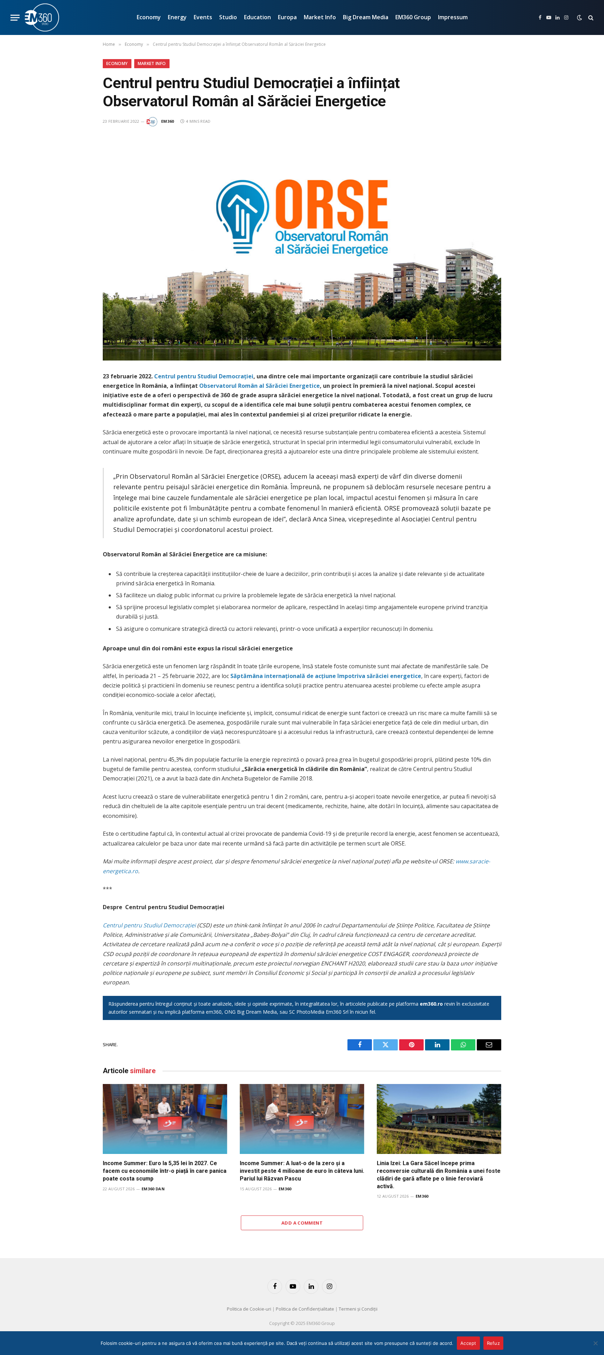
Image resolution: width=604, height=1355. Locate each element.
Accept (468, 1343)
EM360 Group (413, 17)
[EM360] (42, 17)
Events (203, 17)
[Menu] (15, 18)
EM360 (167, 121)
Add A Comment (302, 1223)
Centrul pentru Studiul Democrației (203, 376)
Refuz (493, 1343)
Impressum (453, 17)
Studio (228, 17)
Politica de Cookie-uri (249, 1309)
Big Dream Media (365, 17)
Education (257, 17)
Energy (177, 17)
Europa (287, 17)
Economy (149, 17)
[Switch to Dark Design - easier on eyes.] (579, 17)
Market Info (320, 17)
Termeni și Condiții (358, 1309)
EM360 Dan (153, 1188)
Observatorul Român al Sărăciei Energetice (259, 386)
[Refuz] (595, 1343)
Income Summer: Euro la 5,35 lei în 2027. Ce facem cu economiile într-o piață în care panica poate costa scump (164, 1171)
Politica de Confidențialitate (305, 1309)
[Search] (590, 18)
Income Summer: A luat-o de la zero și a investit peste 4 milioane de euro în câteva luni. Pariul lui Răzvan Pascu (302, 1171)
